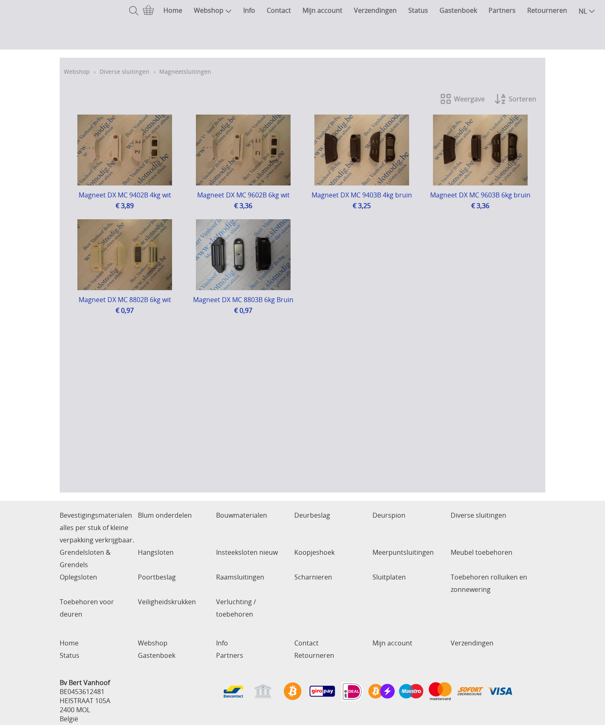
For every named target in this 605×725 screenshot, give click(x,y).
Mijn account (322, 10)
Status (418, 10)
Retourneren (547, 10)
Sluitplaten (389, 577)
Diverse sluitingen (124, 71)
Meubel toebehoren (481, 552)
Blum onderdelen (165, 515)
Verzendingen (375, 10)
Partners (502, 10)
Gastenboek (458, 10)
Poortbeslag (157, 577)
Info (249, 10)
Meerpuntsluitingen (403, 552)
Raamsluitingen (240, 577)
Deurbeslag (312, 515)
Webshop (208, 10)
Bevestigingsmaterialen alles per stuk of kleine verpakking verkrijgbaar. (97, 527)
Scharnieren (313, 577)
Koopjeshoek (314, 552)
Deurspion (388, 515)
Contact (279, 10)
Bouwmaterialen (241, 515)
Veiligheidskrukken (167, 601)
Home (172, 10)
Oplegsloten (78, 577)
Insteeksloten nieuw (247, 552)
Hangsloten (156, 552)
